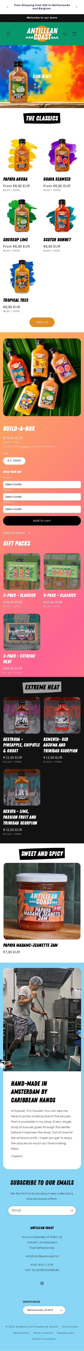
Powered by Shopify (46, 1327)
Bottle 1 (8, 477)
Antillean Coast (25, 1327)
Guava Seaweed (57, 179)
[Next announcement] (76, 7)
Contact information (44, 1339)
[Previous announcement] (7, 7)
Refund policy (21, 1333)
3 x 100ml (14, 460)
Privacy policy (70, 1327)
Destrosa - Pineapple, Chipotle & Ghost (21, 745)
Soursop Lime (15, 240)
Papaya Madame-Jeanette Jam (30, 945)
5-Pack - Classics (59, 595)
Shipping (25, 447)
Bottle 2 (8, 490)
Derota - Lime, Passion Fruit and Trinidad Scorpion (20, 817)
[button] (8, 33)
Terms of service (43, 1333)
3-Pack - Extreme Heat (19, 659)
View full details (14, 533)
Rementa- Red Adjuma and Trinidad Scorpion (60, 745)
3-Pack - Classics (19, 595)
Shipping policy (66, 1333)
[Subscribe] (71, 1210)
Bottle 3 (8, 502)
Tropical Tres (15, 300)
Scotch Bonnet (57, 240)
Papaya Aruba (15, 179)
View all (42, 322)
